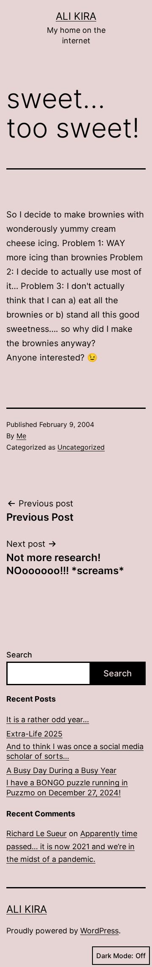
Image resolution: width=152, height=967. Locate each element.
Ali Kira (76, 16)
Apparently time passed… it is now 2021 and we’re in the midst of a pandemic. (71, 846)
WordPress (99, 930)
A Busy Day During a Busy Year (61, 770)
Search (19, 654)
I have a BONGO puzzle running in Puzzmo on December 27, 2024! (67, 787)
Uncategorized (81, 447)
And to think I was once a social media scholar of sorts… (75, 751)
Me (21, 436)
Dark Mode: (114, 955)
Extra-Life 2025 (34, 733)
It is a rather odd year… (47, 719)
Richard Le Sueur (36, 833)
